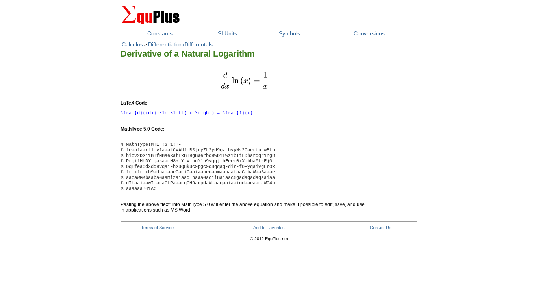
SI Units (227, 33)
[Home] (150, 25)
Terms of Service (157, 227)
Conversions (369, 33)
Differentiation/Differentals (180, 44)
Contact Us (380, 227)
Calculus (132, 44)
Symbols (289, 33)
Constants (160, 33)
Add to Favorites (269, 227)
